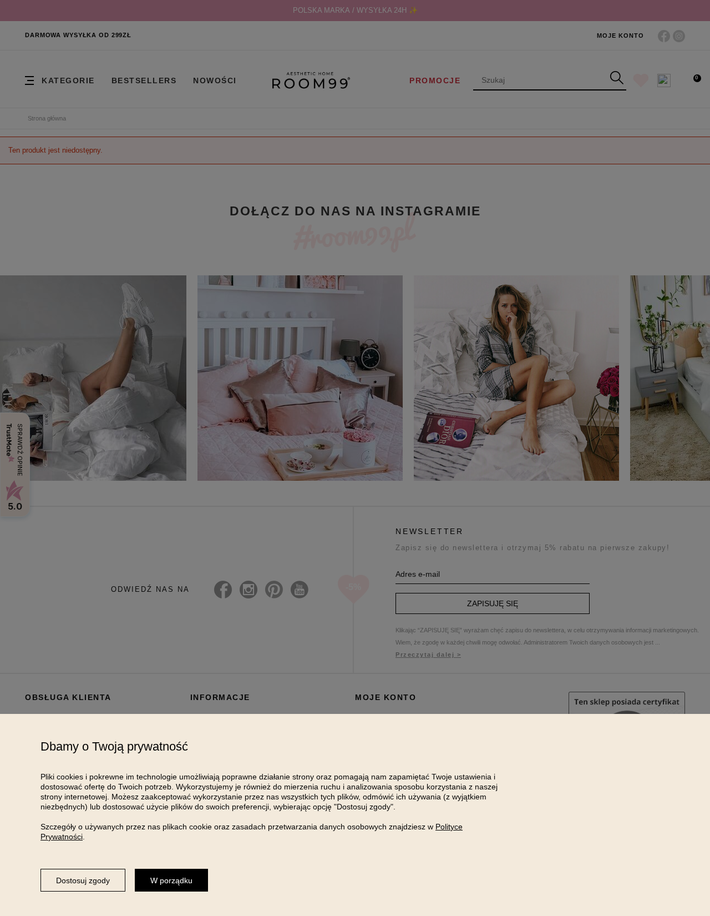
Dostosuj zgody (83, 880)
